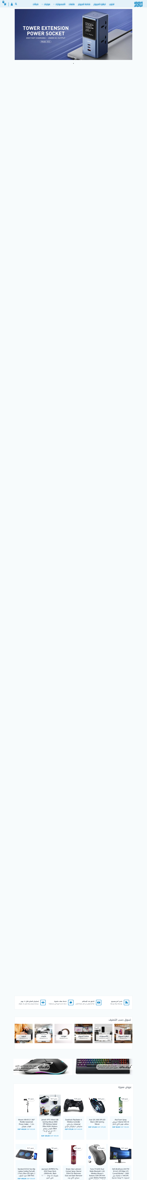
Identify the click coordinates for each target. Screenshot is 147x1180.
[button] (54, 5)
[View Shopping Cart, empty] (5, 5)
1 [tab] (73, 63)
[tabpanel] (73, 34)
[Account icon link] (12, 5)
